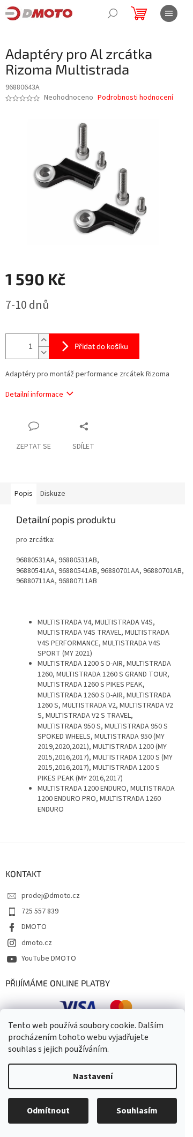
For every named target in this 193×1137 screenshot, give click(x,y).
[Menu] (169, 13)
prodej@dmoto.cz (50, 895)
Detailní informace (34, 394)
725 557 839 (39, 911)
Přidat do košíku (101, 346)
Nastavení (93, 1076)
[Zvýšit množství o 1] (43, 340)
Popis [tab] (23, 493)
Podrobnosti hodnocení (135, 98)
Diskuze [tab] (52, 493)
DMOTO (34, 927)
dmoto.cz (36, 943)
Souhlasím (137, 1111)
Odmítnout (48, 1111)
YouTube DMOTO (48, 958)
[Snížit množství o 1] (43, 352)
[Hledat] (112, 13)
